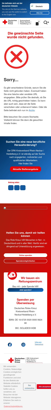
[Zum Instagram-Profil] (23, 344)
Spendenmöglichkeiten (25, 261)
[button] (11, 187)
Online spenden (25, 255)
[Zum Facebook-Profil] (10, 344)
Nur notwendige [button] (29, 386)
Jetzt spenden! (25, 290)
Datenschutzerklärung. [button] (13, 406)
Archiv (32, 110)
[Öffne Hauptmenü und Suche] (46, 22)
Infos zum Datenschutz (39, 343)
